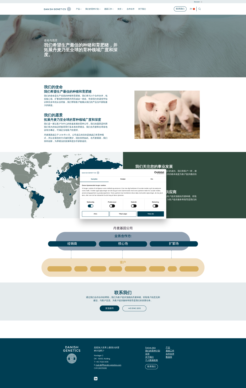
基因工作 (108, 9)
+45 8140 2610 (134, 308)
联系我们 (180, 8)
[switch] (112, 205)
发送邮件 (109, 308)
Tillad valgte (123, 214)
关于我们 (142, 9)
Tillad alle (151, 214)
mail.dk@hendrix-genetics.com (108, 364)
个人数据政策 (151, 360)
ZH (191, 8)
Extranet (197, 2)
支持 (119, 9)
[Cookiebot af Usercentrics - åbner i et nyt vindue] (155, 172)
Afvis (95, 214)
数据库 (169, 357)
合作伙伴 (130, 9)
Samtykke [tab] (94, 179)
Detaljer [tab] (123, 179)
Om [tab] (152, 179)
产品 (78, 9)
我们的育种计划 (92, 9)
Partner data (150, 347)
